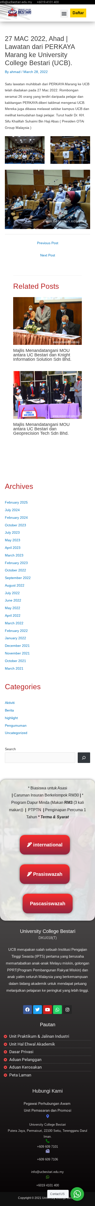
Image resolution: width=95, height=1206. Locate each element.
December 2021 (17, 646)
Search (10, 749)
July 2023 (12, 532)
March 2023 (14, 555)
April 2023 (12, 548)
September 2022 (18, 578)
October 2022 (15, 570)
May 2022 (12, 608)
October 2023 (15, 525)
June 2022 (13, 600)
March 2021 (14, 668)
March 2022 (14, 623)
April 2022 (12, 615)
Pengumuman (16, 725)
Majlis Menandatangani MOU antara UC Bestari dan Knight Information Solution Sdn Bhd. (42, 355)
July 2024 (12, 510)
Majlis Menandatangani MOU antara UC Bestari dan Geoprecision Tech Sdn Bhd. (41, 429)
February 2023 (16, 563)
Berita (9, 710)
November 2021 (17, 653)
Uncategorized (16, 733)
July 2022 (12, 593)
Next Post (47, 255)
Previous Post (47, 243)
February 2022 (16, 631)
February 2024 (16, 517)
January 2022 (15, 638)
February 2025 (16, 502)
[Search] (84, 757)
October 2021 (15, 661)
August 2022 (14, 585)
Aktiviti (10, 703)
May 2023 (12, 540)
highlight (11, 718)
